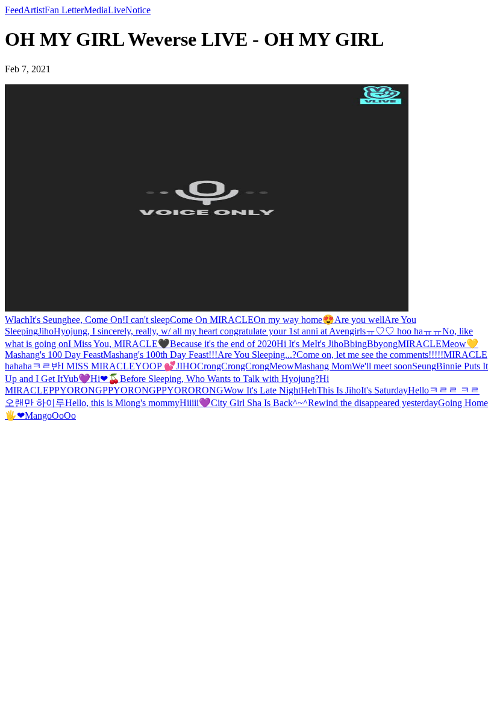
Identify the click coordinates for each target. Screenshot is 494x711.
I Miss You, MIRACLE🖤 (119, 344)
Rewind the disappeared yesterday (373, 403)
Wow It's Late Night (262, 390)
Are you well (359, 320)
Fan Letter (64, 10)
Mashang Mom (323, 366)
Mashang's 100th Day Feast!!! (160, 354)
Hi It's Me (295, 344)
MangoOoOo (50, 415)
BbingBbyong (370, 344)
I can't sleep (147, 320)
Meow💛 (460, 344)
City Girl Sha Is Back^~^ (259, 403)
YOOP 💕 (155, 366)
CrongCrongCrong (233, 366)
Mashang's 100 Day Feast (54, 354)
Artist (34, 10)
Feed (14, 10)
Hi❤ (99, 379)
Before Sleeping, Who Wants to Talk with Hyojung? (219, 379)
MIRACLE (420, 344)
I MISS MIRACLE (98, 366)
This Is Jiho (339, 390)
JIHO (186, 366)
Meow (281, 366)
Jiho (46, 331)
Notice (138, 10)
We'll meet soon (382, 366)
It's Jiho (328, 344)
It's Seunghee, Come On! (77, 320)
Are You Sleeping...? (256, 354)
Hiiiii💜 (195, 403)
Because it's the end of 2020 (223, 344)
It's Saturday (384, 390)
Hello (418, 390)
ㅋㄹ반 (46, 366)
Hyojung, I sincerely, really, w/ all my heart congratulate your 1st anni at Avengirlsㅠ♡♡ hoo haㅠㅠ (248, 331)
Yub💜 (76, 379)
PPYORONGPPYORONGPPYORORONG (136, 390)
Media (96, 10)
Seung (424, 366)
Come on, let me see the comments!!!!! (369, 354)
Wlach (17, 320)
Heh (309, 390)
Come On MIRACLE (212, 320)
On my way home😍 (294, 320)
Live (116, 10)
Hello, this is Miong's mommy (122, 403)
